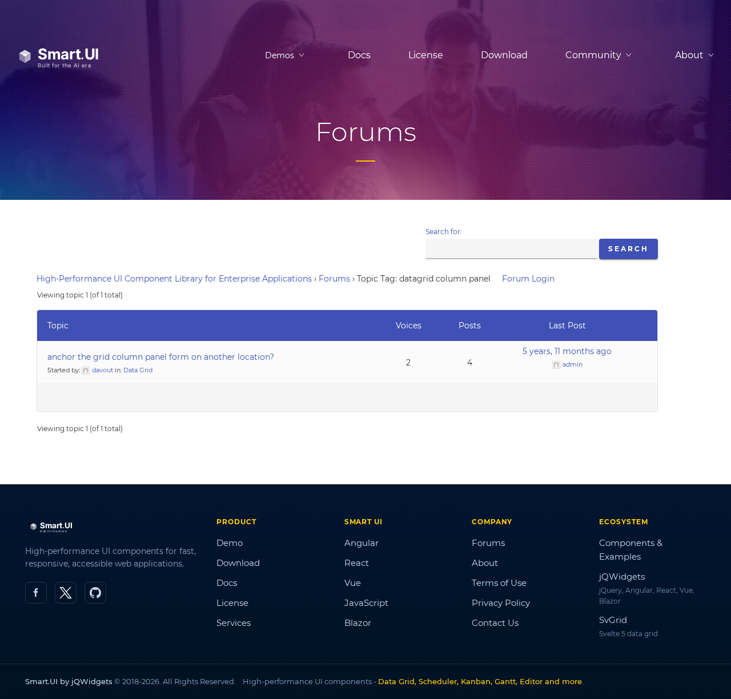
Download (504, 55)
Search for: (443, 231)
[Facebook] (36, 593)
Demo (229, 542)
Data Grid (137, 370)
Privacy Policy (501, 602)
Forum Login (528, 279)
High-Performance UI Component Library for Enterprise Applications (174, 279)
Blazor (357, 622)
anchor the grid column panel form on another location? (160, 357)
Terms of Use (499, 582)
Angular (361, 542)
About (485, 562)
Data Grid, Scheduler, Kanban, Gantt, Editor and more (480, 681)
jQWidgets (622, 576)
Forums (334, 279)
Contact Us (495, 622)
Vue (352, 582)
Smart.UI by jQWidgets (69, 681)
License (425, 55)
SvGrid (613, 619)
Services (233, 622)
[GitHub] (95, 593)
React (356, 562)
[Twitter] (66, 593)
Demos (279, 55)
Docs (359, 55)
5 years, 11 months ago (567, 351)
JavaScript (366, 602)
